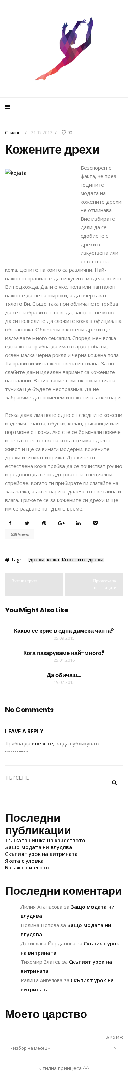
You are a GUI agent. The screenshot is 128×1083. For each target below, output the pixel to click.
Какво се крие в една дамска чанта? (64, 631)
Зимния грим (24, 581)
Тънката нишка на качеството (45, 840)
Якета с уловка (24, 860)
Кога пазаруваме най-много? (64, 653)
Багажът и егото (27, 867)
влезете (42, 743)
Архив (114, 1037)
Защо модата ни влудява (38, 847)
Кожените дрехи (82, 560)
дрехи (36, 560)
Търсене (17, 777)
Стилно (13, 132)
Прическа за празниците (104, 584)
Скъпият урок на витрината (41, 853)
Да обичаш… (64, 675)
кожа (53, 560)
